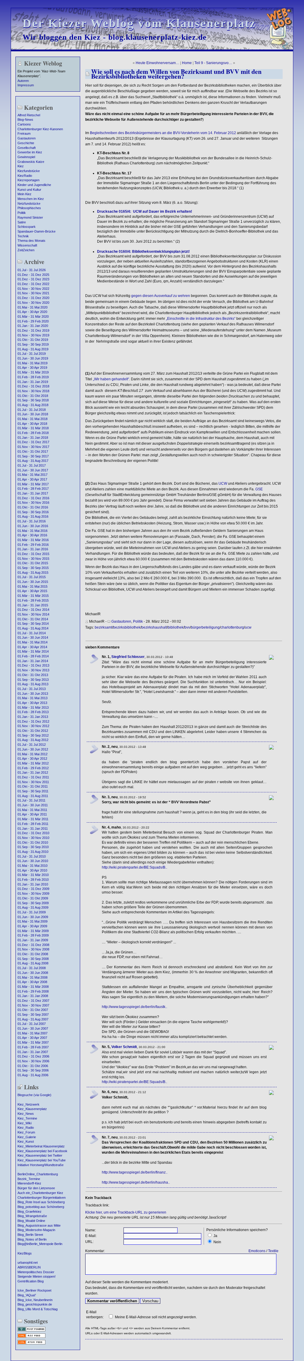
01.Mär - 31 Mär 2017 (33, 484)
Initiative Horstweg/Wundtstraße (41, 1165)
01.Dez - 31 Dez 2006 (33, 1056)
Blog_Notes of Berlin (32, 1239)
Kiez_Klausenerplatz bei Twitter (40, 1155)
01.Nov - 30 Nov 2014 (33, 614)
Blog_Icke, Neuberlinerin (35, 1300)
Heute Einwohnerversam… (157, 63)
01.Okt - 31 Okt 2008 (33, 954)
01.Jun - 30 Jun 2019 (33, 358)
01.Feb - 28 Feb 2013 (33, 712)
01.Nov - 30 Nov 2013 (33, 670)
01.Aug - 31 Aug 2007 (33, 1019)
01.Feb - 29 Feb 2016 (33, 544)
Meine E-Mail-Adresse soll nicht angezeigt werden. (156, 1317)
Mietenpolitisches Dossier (36, 1272)
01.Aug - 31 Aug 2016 (33, 516)
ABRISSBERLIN (29, 1267)
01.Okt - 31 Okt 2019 (33, 339)
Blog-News (25, 119)
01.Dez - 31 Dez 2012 (33, 721)
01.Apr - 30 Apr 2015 (32, 591)
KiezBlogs (25, 1253)
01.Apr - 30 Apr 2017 (32, 479)
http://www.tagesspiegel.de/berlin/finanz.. (134, 1172)
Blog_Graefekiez (30, 1211)
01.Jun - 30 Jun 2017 (33, 470)
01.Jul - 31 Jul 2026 (32, 270)
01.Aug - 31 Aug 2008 (33, 963)
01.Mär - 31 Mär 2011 (33, 819)
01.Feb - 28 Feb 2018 (33, 433)
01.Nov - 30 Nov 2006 (33, 1061)
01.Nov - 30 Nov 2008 (33, 949)
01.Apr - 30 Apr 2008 (32, 982)
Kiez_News (26, 1113)
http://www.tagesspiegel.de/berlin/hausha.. (136, 1182)
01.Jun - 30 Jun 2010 (33, 861)
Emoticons (256, 1251)
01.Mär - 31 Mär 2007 (33, 1042)
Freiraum (24, 133)
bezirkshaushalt (154, 627)
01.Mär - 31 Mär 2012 (33, 763)
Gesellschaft (27, 148)
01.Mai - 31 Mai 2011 (32, 810)
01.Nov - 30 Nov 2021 (33, 293)
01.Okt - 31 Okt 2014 (33, 619)
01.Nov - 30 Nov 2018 (33, 391)
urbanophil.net (28, 1262)
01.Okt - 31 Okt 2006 (33, 1066)
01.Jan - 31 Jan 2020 (33, 325)
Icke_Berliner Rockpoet (34, 1290)
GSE (259, 489)
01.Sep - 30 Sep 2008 (33, 959)
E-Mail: (90, 1236)
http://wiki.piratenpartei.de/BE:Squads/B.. (134, 867)
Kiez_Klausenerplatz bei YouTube (42, 1160)
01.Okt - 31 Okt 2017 (33, 451)
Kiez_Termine (27, 1118)
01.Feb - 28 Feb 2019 (33, 377)
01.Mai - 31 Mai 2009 (33, 921)
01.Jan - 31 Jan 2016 (33, 549)
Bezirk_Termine (29, 1179)
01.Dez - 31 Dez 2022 (33, 284)
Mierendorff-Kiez (29, 1183)
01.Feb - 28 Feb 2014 (33, 656)
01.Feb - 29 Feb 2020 (33, 321)
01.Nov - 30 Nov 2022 (33, 288)
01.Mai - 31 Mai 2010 (33, 865)
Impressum (26, 85)
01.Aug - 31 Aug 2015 (33, 572)
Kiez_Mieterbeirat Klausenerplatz (41, 1146)
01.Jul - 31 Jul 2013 (32, 689)
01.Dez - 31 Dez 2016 (33, 498)
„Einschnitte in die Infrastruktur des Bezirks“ (200, 319)
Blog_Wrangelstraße (32, 1216)
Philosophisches (29, 208)
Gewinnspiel (26, 157)
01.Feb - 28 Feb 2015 (33, 600)
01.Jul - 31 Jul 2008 (32, 968)
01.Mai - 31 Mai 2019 (33, 363)
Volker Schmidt (124, 1047)
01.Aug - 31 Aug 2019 (33, 349)
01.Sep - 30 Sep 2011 (33, 791)
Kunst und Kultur (29, 189)
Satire (22, 222)
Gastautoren (27, 138)
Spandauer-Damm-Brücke (37, 231)
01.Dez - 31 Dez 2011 (33, 777)
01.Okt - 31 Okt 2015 (33, 563)
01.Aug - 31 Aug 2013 (33, 684)
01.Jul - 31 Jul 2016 (32, 521)
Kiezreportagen (28, 180)
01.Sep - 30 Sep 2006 (33, 1070)
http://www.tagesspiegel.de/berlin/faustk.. (134, 1007)
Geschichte (26, 143)
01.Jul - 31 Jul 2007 (32, 1023)
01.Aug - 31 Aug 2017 (33, 460)
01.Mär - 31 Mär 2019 (33, 372)
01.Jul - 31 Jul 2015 (32, 577)
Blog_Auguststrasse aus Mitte (39, 1225)
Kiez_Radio (26, 1127)
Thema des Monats (31, 240)
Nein (217, 1242)
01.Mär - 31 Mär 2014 (33, 651)
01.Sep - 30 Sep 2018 (33, 400)
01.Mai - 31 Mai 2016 (33, 530)
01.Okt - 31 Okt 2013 (33, 675)
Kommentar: (95, 1251)
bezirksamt (103, 627)
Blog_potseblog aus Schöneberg (41, 1207)
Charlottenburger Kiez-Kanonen (40, 129)
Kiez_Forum (26, 1132)
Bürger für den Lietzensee (36, 1188)
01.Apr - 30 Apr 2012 (32, 758)
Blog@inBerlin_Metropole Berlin (40, 1244)
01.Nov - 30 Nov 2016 (33, 502)
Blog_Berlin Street (30, 1234)
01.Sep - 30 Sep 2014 (33, 623)
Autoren (23, 80)
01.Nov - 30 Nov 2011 (33, 782)
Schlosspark (27, 226)
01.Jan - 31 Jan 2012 (33, 772)
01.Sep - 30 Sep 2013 (33, 679)
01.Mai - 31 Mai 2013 (33, 698)
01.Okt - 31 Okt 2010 (33, 842)
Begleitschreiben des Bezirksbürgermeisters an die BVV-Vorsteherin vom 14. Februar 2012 (163, 133)
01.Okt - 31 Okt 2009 (33, 898)
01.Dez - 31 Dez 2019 (33, 330)
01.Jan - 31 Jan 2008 (33, 996)
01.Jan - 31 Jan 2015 (33, 605)
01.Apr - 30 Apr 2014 (32, 647)
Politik (22, 212)
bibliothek (175, 627)
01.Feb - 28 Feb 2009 (33, 935)
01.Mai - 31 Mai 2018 (33, 419)
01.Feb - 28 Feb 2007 (33, 1047)
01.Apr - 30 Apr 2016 (32, 535)
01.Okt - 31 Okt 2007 (33, 1010)
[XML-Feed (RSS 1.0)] (31, 1337)
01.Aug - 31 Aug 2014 (33, 628)
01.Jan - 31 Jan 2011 (33, 828)
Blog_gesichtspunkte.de (35, 1304)
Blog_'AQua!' (27, 1295)
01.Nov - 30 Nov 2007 (33, 1005)
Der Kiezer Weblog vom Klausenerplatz (139, 23)
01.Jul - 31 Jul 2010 (32, 856)
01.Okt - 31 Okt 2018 (33, 396)
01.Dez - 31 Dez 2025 (33, 274)
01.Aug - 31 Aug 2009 (33, 907)
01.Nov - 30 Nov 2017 (33, 447)
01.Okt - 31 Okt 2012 (33, 730)
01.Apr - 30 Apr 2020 (32, 312)
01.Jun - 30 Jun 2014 (33, 637)
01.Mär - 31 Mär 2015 (33, 595)
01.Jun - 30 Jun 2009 (33, 917)
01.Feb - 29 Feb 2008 (33, 991)
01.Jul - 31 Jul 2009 (32, 912)
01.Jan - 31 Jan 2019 (33, 382)
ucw (248, 627)
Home (187, 63)
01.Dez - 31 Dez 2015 (33, 554)
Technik (23, 236)
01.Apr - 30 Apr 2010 (32, 870)
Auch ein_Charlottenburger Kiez (40, 1193)
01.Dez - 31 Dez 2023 (33, 279)
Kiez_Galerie (27, 1137)
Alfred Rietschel (29, 115)
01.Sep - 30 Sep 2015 (33, 568)
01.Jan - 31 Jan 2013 (33, 716)
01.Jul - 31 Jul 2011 (31, 800)
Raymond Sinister (30, 217)
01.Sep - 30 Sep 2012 (33, 735)
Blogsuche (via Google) (34, 1095)
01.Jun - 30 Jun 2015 (33, 581)
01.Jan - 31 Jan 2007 (33, 1052)
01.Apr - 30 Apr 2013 (32, 703)
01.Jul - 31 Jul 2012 (32, 744)
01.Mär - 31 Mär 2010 (33, 875)
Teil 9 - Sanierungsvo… (213, 63)
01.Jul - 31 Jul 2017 (32, 465)
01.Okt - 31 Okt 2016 (33, 507)
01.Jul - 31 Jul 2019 (32, 353)
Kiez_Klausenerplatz (32, 1109)
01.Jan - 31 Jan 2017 (33, 493)
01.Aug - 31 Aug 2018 (33, 405)
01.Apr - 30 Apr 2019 (32, 367)
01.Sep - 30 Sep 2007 (33, 1014)
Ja (215, 1236)
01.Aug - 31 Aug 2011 (33, 796)
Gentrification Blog (31, 1281)
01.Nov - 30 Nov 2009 (33, 893)
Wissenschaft (27, 245)
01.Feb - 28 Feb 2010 (33, 879)
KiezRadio (25, 175)
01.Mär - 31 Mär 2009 (33, 931)
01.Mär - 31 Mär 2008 (33, 986)
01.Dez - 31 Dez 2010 (33, 833)
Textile (273, 1251)
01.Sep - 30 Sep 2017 (33, 456)
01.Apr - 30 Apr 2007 (32, 1037)
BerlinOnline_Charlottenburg (38, 1174)
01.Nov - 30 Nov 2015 (33, 558)
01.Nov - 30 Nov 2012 (33, 726)
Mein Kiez (24, 194)
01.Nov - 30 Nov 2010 (33, 838)
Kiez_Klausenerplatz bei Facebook (42, 1151)
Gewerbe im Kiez (30, 152)
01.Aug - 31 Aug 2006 (33, 1075)
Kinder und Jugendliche (34, 185)
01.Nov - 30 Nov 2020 (33, 302)
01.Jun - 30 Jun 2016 (33, 526)
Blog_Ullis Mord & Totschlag (38, 1309)
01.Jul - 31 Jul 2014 (32, 633)
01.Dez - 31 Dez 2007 (33, 1000)
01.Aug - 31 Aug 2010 (33, 851)
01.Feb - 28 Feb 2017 (33, 488)
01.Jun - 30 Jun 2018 (33, 414)
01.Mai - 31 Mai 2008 (33, 977)
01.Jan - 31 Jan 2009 (33, 940)
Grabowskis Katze (31, 161)
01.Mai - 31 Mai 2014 (33, 642)
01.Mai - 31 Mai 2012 (33, 754)
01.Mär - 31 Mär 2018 (33, 428)
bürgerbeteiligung (205, 627)
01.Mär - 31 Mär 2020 (33, 316)
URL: (89, 1242)
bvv (187, 627)
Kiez (21, 166)
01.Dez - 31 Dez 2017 (33, 442)
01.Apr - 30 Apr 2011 (32, 814)
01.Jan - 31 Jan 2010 (33, 884)
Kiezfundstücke (29, 171)
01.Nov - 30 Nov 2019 (33, 335)
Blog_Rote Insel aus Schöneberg (41, 1202)
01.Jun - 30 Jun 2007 (33, 1028)
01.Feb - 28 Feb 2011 (33, 824)
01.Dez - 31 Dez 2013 (33, 665)
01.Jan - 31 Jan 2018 (33, 437)
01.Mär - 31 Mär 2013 (33, 707)
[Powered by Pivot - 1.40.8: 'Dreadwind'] (31, 1331)
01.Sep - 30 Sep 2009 (33, 903)
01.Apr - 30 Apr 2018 (32, 423)
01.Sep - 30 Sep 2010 (33, 847)
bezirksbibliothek (126, 627)
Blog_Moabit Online (31, 1220)
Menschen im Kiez (31, 199)
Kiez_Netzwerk (28, 1104)
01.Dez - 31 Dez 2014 (33, 609)
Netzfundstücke (29, 203)
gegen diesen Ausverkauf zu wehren (160, 296)
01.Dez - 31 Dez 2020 (33, 298)
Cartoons (24, 124)
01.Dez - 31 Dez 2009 (33, 889)
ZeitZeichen (26, 250)
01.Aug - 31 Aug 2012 (33, 740)
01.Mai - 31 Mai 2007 (33, 1033)
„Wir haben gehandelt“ (111, 379)
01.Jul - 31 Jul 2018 (32, 409)
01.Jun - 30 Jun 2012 (33, 749)
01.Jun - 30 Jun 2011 (33, 805)
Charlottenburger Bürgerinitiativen (42, 1197)
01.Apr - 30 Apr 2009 (32, 926)
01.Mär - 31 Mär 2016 (33, 540)
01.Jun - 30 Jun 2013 (33, 693)
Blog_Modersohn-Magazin (36, 1230)
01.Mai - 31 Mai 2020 (33, 307)
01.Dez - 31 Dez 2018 (33, 386)
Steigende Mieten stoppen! (37, 1276)
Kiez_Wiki (24, 1123)
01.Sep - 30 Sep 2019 (33, 344)
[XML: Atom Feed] (31, 1344)
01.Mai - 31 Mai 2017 (33, 474)
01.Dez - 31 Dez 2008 (33, 945)
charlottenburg (232, 627)
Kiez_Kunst (26, 1141)
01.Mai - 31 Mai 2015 (33, 586)
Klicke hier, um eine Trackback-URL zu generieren (125, 1212)
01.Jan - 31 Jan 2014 (33, 661)
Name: (90, 1230)
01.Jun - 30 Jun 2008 (33, 972)
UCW (222, 483)
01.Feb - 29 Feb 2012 (33, 768)
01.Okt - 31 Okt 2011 (33, 786)
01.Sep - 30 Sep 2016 (33, 512)
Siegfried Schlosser (128, 657)
